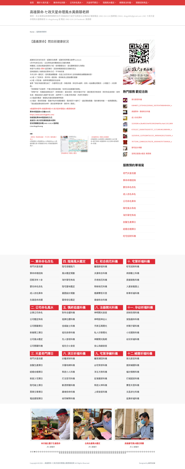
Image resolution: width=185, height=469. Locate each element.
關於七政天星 (42, 2)
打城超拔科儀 (132, 378)
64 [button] (152, 451)
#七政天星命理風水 (58, 109)
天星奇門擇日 (92, 2)
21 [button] (69, 451)
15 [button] (57, 451)
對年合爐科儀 (68, 312)
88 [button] (102, 453)
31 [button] (88, 451)
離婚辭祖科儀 (100, 266)
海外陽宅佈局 (129, 215)
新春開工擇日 (36, 332)
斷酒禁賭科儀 (68, 385)
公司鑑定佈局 (36, 319)
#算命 (69, 53)
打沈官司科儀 (68, 378)
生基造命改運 (36, 299)
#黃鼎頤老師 (70, 109)
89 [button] (104, 453)
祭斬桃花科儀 (100, 286)
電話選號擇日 (36, 398)
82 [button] (90, 453)
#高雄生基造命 (43, 49)
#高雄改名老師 (53, 49)
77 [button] (81, 453)
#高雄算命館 (46, 109)
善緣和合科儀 (100, 299)
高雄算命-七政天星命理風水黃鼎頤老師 (59, 12)
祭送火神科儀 (100, 385)
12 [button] (52, 451)
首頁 (32, 2)
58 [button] (140, 451)
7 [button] (42, 451)
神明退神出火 (100, 319)
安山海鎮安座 (100, 346)
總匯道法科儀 (125, 2)
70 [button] (67, 453)
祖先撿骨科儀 (68, 332)
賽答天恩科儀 (132, 385)
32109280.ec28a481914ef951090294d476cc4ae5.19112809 (152, 123)
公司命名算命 (129, 201)
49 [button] (123, 451)
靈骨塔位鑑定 (68, 299)
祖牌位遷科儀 (68, 319)
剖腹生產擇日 (129, 222)
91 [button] (108, 453)
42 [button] (109, 451)
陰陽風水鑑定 (108, 2)
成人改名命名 (129, 194)
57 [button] (138, 451)
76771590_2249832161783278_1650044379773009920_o (152, 141)
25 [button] (77, 451)
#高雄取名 (93, 47)
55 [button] (135, 451)
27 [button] (81, 451)
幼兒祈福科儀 (132, 339)
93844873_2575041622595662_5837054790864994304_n (152, 105)
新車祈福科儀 (132, 293)
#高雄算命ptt (41, 47)
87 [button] (100, 453)
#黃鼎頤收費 (103, 49)
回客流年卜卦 (36, 280)
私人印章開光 (100, 332)
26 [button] (79, 451)
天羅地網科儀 (68, 365)
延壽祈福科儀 (132, 398)
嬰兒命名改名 (129, 187)
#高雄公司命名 (73, 49)
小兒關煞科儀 (132, 332)
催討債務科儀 (132, 372)
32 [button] (90, 451)
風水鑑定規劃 (68, 273)
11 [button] (50, 451)
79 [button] (84, 453)
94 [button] (113, 453)
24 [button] (75, 451)
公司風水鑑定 (36, 339)
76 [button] (79, 453)
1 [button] (30, 451)
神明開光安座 (100, 312)
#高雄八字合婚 (102, 47)
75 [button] (77, 453)
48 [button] (121, 451)
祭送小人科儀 (68, 372)
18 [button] (63, 451)
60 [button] (144, 451)
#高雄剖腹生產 (61, 47)
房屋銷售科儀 (132, 280)
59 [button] (142, 451)
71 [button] (69, 453)
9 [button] (46, 451)
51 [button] (127, 451)
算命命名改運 (59, 2)
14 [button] (56, 451)
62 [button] (148, 451)
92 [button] (109, 453)
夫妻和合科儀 (100, 273)
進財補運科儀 (132, 365)
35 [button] (96, 451)
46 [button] (117, 451)
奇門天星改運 (129, 173)
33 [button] (92, 451)
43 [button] (111, 451)
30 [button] (86, 451)
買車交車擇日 (36, 392)
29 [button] (84, 451)
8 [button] (44, 451)
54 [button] (133, 451)
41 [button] (108, 451)
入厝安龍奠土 (132, 286)
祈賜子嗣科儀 (132, 326)
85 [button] (96, 453)
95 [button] (115, 453)
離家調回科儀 (100, 358)
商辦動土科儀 (132, 273)
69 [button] (65, 453)
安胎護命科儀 (132, 319)
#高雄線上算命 (63, 49)
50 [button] (125, 451)
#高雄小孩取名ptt (46, 51)
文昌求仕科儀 (132, 392)
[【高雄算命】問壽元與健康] (106, 140)
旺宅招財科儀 (129, 236)
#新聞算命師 (39, 53)
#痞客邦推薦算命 (90, 51)
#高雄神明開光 (112, 47)
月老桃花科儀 (100, 280)
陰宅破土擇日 (36, 385)
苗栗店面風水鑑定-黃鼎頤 (141, 153)
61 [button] (146, 451)
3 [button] (34, 451)
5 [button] (38, 451)
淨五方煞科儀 (100, 372)
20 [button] (67, 451)
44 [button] (113, 451)
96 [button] (117, 453)
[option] (51, 428)
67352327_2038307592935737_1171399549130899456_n (152, 129)
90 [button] (106, 453)
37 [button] (100, 451)
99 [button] (123, 453)
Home (32, 32)
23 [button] (73, 451)
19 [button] (65, 451)
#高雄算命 (33, 47)
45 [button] (115, 451)
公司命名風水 (75, 2)
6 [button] (40, 451)
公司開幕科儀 (36, 346)
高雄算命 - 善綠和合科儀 (141, 111)
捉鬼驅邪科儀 (100, 378)
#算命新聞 (54, 53)
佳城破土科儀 (68, 326)
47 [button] (119, 451)
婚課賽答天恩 (100, 293)
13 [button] (54, 451)
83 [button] (92, 453)
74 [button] (75, 453)
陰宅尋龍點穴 (68, 266)
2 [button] (32, 451)
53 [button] (131, 451)
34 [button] (94, 451)
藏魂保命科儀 (68, 392)
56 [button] (136, 451)
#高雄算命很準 (35, 109)
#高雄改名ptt (82, 49)
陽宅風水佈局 (129, 208)
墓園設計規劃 (68, 293)
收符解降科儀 (68, 398)
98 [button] (121, 453)
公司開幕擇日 (36, 326)
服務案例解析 (41, 32)
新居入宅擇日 (36, 378)
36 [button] (98, 451)
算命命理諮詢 (129, 180)
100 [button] (125, 453)
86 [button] (98, 453)
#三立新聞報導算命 (110, 51)
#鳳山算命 (99, 51)
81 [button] (88, 453)
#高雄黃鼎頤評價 (93, 49)
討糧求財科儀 (68, 358)
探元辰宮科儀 (137, 99)
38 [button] (102, 451)
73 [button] (73, 453)
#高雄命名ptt (50, 47)
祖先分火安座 (68, 346)
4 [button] (36, 451)
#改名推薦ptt (112, 49)
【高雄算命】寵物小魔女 (68, 153)
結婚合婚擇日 (129, 229)
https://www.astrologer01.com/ (42, 114)
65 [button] (154, 451)
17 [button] (61, 451)
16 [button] (59, 451)
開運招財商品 (141, 2)
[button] (33, 429)
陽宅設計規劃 (137, 147)
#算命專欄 (46, 53)
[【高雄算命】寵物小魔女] (74, 144)
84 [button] (94, 453)
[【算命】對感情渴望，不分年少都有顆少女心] (45, 141)
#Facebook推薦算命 (77, 51)
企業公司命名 (36, 312)
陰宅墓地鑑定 (68, 286)
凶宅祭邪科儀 (100, 365)
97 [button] (119, 453)
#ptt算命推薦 (62, 53)
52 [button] (129, 451)
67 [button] (61, 453)
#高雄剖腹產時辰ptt (83, 47)
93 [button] (111, 453)
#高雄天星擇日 (57, 51)
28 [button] (83, 451)
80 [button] (86, 453)
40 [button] (106, 451)
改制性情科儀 (132, 312)
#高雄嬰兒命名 (71, 47)
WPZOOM (151, 463)
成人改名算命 (137, 117)
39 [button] (104, 451)
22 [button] (71, 451)
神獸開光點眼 (100, 339)
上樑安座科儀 (100, 392)
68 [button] (63, 453)
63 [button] (150, 451)
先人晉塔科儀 (68, 339)
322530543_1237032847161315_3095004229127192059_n (152, 135)
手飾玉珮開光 (100, 326)
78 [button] (83, 453)
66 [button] (59, 453)
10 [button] (48, 451)
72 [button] (71, 453)
